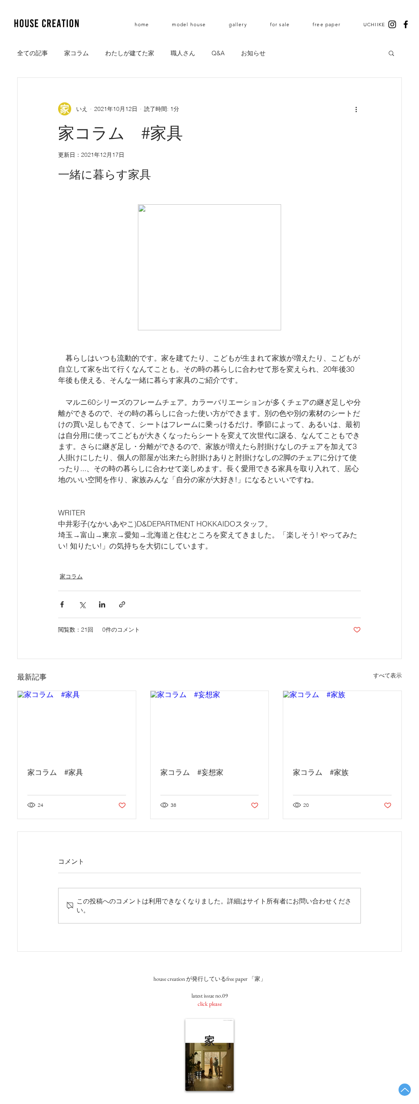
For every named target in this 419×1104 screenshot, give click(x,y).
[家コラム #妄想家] (210, 724)
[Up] (405, 1090)
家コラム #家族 (321, 772)
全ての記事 (32, 53)
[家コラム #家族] (342, 724)
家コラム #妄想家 (191, 772)
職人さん (183, 53)
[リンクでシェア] (122, 604)
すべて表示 (387, 675)
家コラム (76, 53)
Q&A (218, 53)
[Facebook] (406, 24)
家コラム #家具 (55, 772)
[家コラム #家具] (77, 724)
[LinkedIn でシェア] (102, 604)
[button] (391, 53)
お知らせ (253, 53)
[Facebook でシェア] (62, 604)
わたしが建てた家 (129, 53)
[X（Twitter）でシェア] (82, 604)
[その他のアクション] (356, 109)
